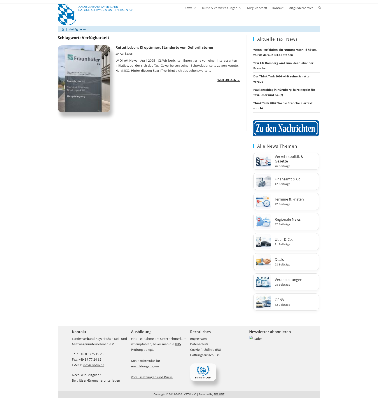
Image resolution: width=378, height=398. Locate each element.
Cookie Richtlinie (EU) (205, 349)
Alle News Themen (277, 146)
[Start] (63, 29)
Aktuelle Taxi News (277, 39)
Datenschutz (199, 344)
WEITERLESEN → (228, 80)
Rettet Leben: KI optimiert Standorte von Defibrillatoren (164, 47)
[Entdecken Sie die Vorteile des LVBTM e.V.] (203, 372)
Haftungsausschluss (205, 355)
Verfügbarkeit (78, 29)
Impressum (198, 339)
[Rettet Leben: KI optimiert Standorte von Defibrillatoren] (84, 78)
